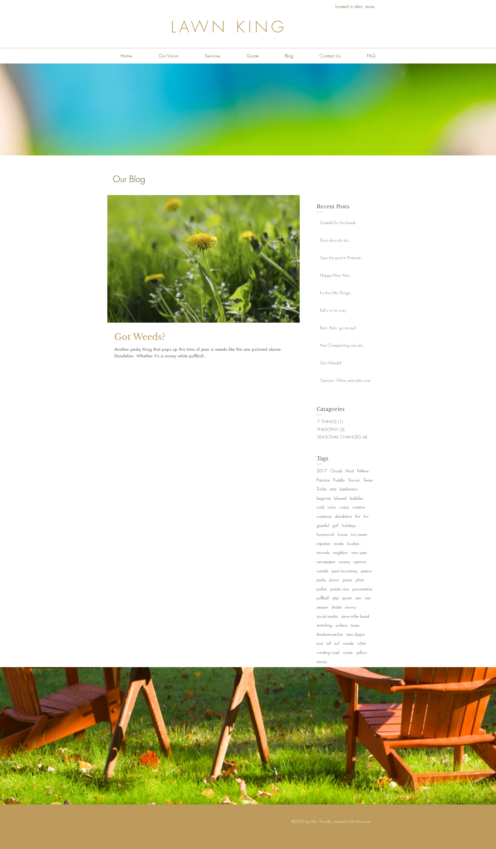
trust (320, 643)
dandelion (343, 516)
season (322, 607)
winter (348, 652)
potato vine (339, 589)
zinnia (322, 661)
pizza (347, 579)
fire (357, 516)
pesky (321, 579)
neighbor (340, 552)
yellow (361, 652)
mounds (323, 552)
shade (337, 607)
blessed (340, 498)
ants (333, 489)
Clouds (336, 470)
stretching (324, 625)
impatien (324, 543)
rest (367, 597)
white (361, 643)
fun (366, 516)
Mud (350, 470)
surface (341, 625)
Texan (368, 480)
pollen (322, 589)
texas (355, 625)
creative (358, 507)
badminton (349, 489)
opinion (360, 561)
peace (366, 570)
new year (359, 552)
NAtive (363, 470)
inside (339, 543)
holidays (349, 525)
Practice (323, 480)
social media (327, 616)
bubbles (356, 498)
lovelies (353, 543)
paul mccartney (344, 570)
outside (322, 570)
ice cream (359, 534)
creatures (324, 516)
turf (336, 643)
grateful (323, 525)
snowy (350, 607)
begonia (324, 498)
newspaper (326, 561)
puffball (323, 597)
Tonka (321, 489)
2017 (322, 470)
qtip (335, 597)
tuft (328, 643)
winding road (328, 652)
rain (358, 597)
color (332, 507)
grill (335, 525)
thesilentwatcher (330, 634)
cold (320, 507)
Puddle (339, 480)
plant (360, 579)
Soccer (354, 480)
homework (325, 534)
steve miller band (355, 616)
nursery (344, 561)
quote (347, 597)
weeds (348, 643)
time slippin (355, 634)
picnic (334, 579)
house (342, 534)
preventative (362, 589)
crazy (344, 507)
